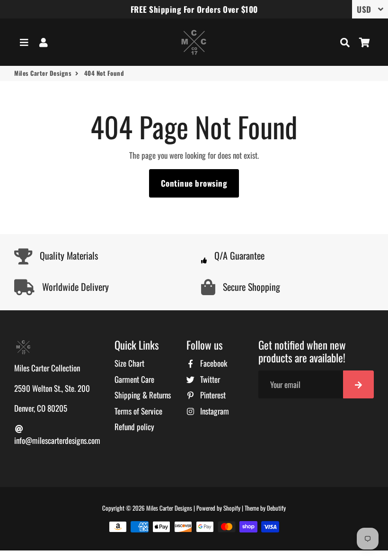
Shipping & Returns (143, 395)
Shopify (231, 508)
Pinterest (212, 395)
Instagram (213, 411)
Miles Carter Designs (42, 73)
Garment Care (134, 379)
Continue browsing (194, 183)
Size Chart (129, 363)
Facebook (212, 363)
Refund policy (134, 427)
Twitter (209, 379)
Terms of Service (138, 411)
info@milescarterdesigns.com (57, 440)
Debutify (276, 508)
